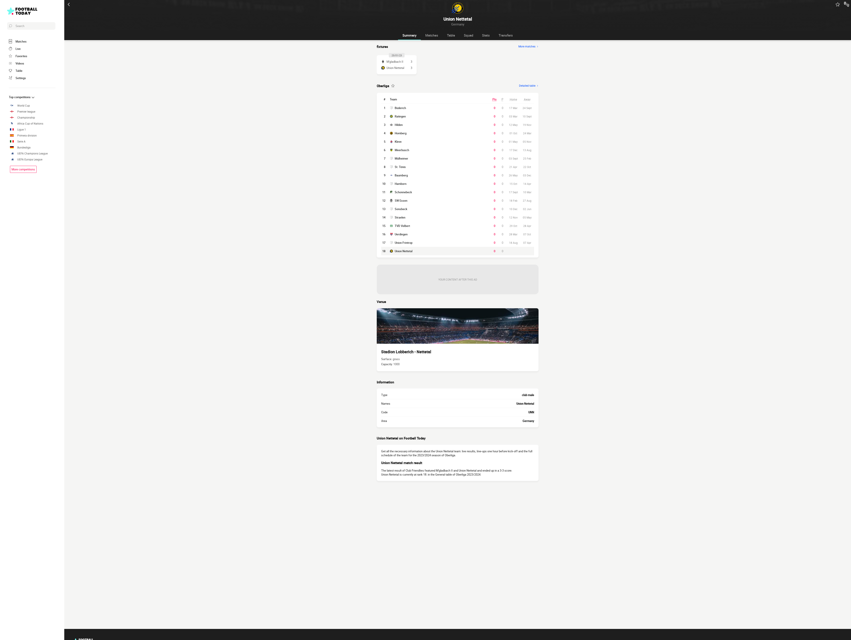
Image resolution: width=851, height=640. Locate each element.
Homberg (400, 133)
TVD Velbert (402, 226)
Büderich (400, 108)
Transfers (506, 35)
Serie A (21, 141)
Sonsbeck (401, 209)
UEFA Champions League (32, 153)
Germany (528, 421)
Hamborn (400, 184)
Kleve (398, 142)
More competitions (23, 169)
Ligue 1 (21, 129)
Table (451, 35)
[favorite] (837, 4)
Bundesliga (24, 147)
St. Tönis (400, 167)
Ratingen (400, 116)
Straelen (400, 217)
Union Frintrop (403, 243)
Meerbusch (402, 150)
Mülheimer (401, 158)
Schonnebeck (403, 192)
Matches (431, 35)
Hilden (399, 125)
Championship (26, 117)
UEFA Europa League (29, 159)
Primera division (27, 135)
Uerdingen (401, 234)
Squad (468, 35)
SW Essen (401, 201)
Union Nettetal (403, 251)
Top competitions (20, 97)
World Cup (23, 105)
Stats (486, 35)
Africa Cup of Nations (30, 123)
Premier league (26, 111)
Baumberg (401, 175)
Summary (409, 35)
